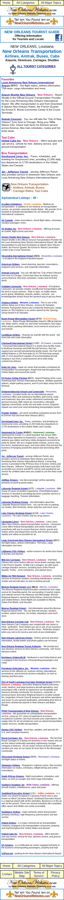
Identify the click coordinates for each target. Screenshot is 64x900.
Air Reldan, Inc (8, 229)
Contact (7, 874)
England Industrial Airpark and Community (22, 391)
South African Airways (12, 776)
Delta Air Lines (8, 367)
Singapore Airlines (10, 765)
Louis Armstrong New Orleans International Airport (27, 540)
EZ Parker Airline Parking (14, 378)
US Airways (7, 845)
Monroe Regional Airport (13, 608)
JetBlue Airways (9, 480)
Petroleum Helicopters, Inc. (15, 668)
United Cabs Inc (9, 834)
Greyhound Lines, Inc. (12, 421)
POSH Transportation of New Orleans (20, 711)
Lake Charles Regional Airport (16, 513)
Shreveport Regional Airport (15, 757)
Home (6, 2)
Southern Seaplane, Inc (13, 785)
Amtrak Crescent (11, 119)
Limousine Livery (10, 522)
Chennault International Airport (17, 343)
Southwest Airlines (10, 812)
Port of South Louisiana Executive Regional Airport (27, 682)
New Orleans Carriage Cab (14, 622)
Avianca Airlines (9, 302)
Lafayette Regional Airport (14, 488)
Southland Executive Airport (15, 793)
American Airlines (10, 264)
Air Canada (7, 220)
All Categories (25, 2)
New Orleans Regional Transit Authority (21, 646)
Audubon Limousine (11, 286)
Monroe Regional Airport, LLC (16, 587)
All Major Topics (51, 2)
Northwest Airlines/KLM (13, 657)
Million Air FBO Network (13, 576)
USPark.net (7, 853)
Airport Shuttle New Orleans (18, 94)
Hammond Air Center (12, 432)
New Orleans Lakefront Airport (16, 638)
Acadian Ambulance (11, 204)
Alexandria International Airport (17, 256)
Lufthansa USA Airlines (13, 551)
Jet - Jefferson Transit (14, 171)
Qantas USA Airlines (11, 729)
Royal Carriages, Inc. (12, 738)
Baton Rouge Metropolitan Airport (18, 319)
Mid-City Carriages (10, 560)
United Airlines (8, 823)
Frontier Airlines (9, 413)
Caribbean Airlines (10, 335)
